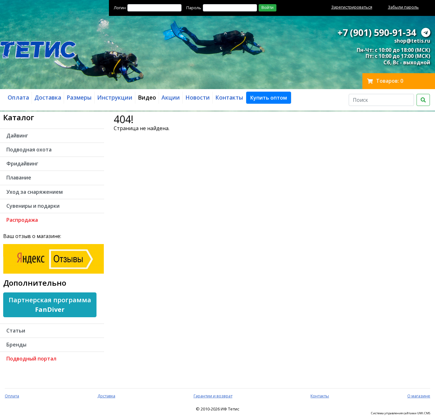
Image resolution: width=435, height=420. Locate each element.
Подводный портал (31, 358)
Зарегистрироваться (351, 7)
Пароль (193, 7)
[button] (268, 98)
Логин (120, 7)
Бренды (16, 344)
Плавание (18, 177)
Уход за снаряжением (34, 191)
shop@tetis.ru (412, 40)
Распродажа (22, 219)
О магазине (418, 396)
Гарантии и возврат (213, 396)
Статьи (15, 330)
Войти (267, 7)
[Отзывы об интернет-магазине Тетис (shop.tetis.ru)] (53, 258)
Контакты (319, 396)
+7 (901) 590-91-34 (377, 32)
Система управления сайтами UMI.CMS (400, 413)
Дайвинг (17, 135)
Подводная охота (29, 149)
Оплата (12, 396)
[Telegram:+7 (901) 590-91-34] (425, 32)
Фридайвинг (22, 163)
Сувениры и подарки (33, 205)
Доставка (106, 396)
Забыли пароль (403, 7)
